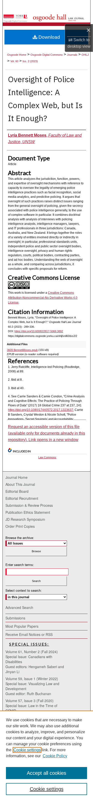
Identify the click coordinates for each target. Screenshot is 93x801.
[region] (46, 756)
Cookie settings (27, 750)
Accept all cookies (46, 773)
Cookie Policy (55, 756)
